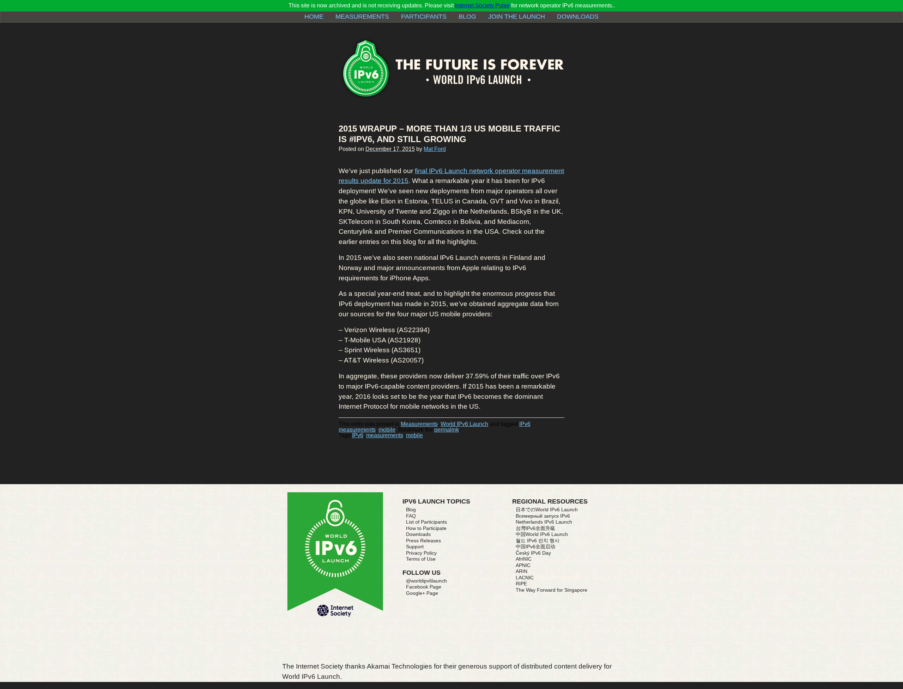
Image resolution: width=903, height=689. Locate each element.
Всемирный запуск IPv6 (543, 516)
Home (313, 16)
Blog (467, 16)
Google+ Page (422, 593)
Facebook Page (423, 587)
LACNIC (525, 577)
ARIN (521, 571)
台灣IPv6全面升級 (535, 528)
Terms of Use (421, 559)
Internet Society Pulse (482, 5)
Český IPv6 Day (533, 553)
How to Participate (426, 528)
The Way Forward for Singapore (551, 590)
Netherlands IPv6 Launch (544, 522)
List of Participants (426, 522)
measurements (357, 430)
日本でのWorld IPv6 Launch (547, 509)
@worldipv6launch (426, 581)
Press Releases (423, 540)
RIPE (521, 583)
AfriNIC (524, 559)
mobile (386, 430)
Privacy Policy (421, 553)
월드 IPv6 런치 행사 (537, 540)
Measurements (362, 16)
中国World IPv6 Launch (542, 534)
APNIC (523, 565)
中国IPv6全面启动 (535, 546)
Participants (424, 16)
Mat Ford (435, 149)
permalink (446, 430)
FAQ (411, 516)
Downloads (578, 16)
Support (415, 546)
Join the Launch (516, 16)
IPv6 (525, 424)
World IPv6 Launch (464, 424)
